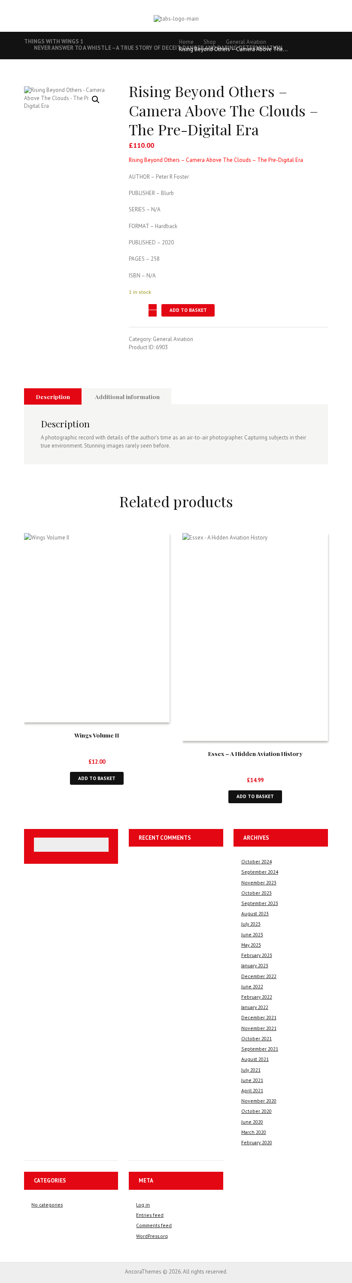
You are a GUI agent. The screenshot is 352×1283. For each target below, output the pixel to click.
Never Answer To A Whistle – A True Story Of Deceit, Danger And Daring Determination (158, 48)
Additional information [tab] (127, 396)
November (258, 882)
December (258, 976)
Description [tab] (53, 396)
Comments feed (154, 1225)
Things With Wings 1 (53, 41)
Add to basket (188, 310)
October (256, 861)
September (259, 872)
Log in (143, 1204)
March (253, 1132)
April (252, 1090)
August (255, 913)
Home (186, 42)
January (254, 965)
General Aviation (246, 42)
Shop (209, 42)
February (256, 955)
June (252, 934)
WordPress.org (152, 1236)
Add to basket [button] (96, 778)
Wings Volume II (96, 735)
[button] (95, 99)
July (251, 923)
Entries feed (150, 1215)
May (251, 945)
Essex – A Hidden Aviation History (255, 753)
